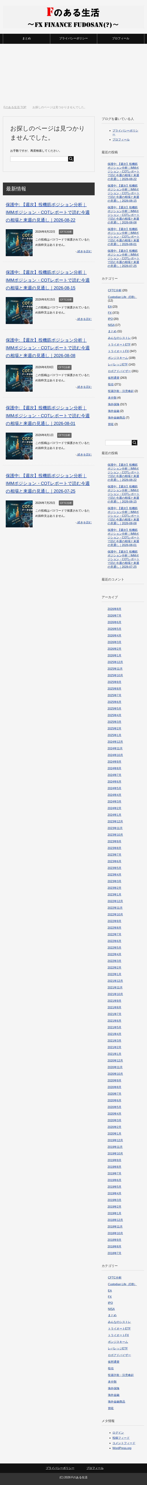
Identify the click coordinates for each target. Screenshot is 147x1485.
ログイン (118, 1432)
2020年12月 (115, 1060)
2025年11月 (115, 668)
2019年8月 (114, 1166)
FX (110, 312)
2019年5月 (114, 1186)
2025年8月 (114, 688)
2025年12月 (115, 662)
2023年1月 (114, 894)
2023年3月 (114, 881)
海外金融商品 (116, 417)
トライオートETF (119, 344)
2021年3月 (114, 1040)
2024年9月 (114, 761)
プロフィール (120, 38)
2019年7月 (114, 1173)
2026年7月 (114, 615)
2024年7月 (114, 775)
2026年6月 (114, 622)
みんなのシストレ (119, 337)
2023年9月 (114, 841)
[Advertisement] (73, 75)
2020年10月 (115, 1073)
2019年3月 (114, 1200)
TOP (17, 107)
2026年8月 (114, 608)
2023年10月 (115, 834)
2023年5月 (114, 867)
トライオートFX (118, 351)
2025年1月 (114, 735)
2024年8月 (114, 768)
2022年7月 (114, 934)
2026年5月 (114, 628)
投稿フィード (121, 1437)
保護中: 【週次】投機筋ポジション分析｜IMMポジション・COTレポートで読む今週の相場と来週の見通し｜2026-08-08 (48, 348)
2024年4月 (114, 794)
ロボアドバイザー (119, 371)
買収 (111, 424)
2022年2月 (114, 967)
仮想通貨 (113, 377)
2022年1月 (114, 974)
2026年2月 (114, 648)
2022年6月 (114, 941)
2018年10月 (115, 1233)
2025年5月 (114, 708)
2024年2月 (114, 808)
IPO (110, 318)
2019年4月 (114, 1193)
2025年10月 (115, 675)
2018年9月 (114, 1239)
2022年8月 (114, 927)
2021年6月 (114, 1020)
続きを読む (84, 251)
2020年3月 (114, 1120)
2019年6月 (114, 1180)
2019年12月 (115, 1140)
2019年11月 (115, 1146)
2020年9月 (114, 1080)
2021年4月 (114, 1034)
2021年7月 (114, 1014)
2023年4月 (114, 874)
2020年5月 (114, 1107)
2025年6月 (114, 701)
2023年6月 (114, 861)
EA (110, 306)
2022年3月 (114, 960)
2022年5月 (114, 947)
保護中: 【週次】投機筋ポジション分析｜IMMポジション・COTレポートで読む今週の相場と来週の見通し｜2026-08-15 (48, 280)
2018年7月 (114, 1253)
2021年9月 (114, 1000)
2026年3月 (114, 642)
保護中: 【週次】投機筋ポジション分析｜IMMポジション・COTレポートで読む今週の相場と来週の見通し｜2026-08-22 (48, 212)
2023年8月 (114, 848)
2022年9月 (114, 921)
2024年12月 (115, 741)
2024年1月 (114, 814)
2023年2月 (114, 887)
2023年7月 (114, 854)
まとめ (26, 38)
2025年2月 (114, 728)
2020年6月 (114, 1100)
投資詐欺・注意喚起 (121, 391)
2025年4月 (114, 715)
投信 (111, 384)
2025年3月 (114, 721)
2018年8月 (114, 1246)
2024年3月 (114, 801)
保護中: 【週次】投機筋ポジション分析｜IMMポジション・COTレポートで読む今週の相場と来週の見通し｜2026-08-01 (48, 415)
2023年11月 (115, 828)
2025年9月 (114, 682)
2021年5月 (114, 1027)
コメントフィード (123, 1443)
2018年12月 (115, 1219)
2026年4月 (114, 635)
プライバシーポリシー (73, 38)
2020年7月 (114, 1093)
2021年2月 (114, 1047)
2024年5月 (114, 788)
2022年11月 (115, 907)
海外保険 (113, 404)
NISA (111, 325)
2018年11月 (115, 1226)
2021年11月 (115, 987)
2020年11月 (115, 1067)
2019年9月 (114, 1160)
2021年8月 (114, 1007)
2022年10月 (115, 914)
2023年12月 (115, 821)
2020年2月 (114, 1127)
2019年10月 (115, 1153)
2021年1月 (114, 1053)
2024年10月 (115, 755)
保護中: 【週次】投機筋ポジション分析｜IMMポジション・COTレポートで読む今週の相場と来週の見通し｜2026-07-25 (48, 483)
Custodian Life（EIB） (122, 297)
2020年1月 (114, 1133)
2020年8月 (114, 1087)
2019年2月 (114, 1206)
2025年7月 (114, 695)
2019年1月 (114, 1213)
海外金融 (113, 410)
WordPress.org (121, 1448)
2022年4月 (114, 954)
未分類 (112, 397)
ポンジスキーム (118, 357)
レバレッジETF (118, 364)
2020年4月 (114, 1113)
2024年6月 (114, 781)
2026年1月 (114, 655)
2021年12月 (115, 980)
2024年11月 (115, 748)
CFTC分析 (66, 231)
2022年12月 (115, 901)
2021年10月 (115, 994)
